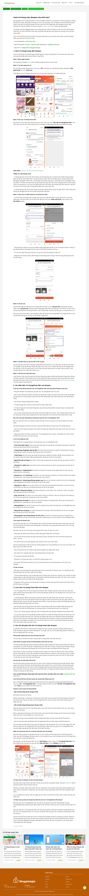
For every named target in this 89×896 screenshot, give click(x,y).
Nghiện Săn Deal (53, 44)
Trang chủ (38, 2)
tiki (46, 881)
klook (67, 887)
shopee (47, 876)
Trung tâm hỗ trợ (16, 8)
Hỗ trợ (70, 2)
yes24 (46, 884)
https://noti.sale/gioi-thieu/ (31, 47)
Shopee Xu (68, 783)
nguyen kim (69, 884)
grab (67, 876)
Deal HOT (64, 2)
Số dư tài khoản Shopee (67, 380)
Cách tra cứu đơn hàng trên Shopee (32, 170)
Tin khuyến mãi (55, 2)
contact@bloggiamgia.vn (10, 887)
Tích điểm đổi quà (79, 2)
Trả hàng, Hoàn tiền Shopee (36, 8)
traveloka (69, 879)
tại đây (29, 62)
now (46, 887)
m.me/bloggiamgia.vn (30, 886)
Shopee (24, 8)
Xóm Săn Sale (30, 41)
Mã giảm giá (46, 2)
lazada (47, 879)
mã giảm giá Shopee (48, 26)
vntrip (68, 881)
